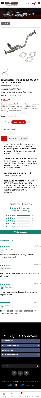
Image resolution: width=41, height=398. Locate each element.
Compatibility (23, 138)
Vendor (4, 95)
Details (4, 138)
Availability (6, 89)
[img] (5, 246)
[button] (6, 85)
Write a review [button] (20, 232)
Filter (6, 24)
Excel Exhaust (15, 95)
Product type (7, 92)
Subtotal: (5, 116)
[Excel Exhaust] (20, 385)
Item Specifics (12, 138)
